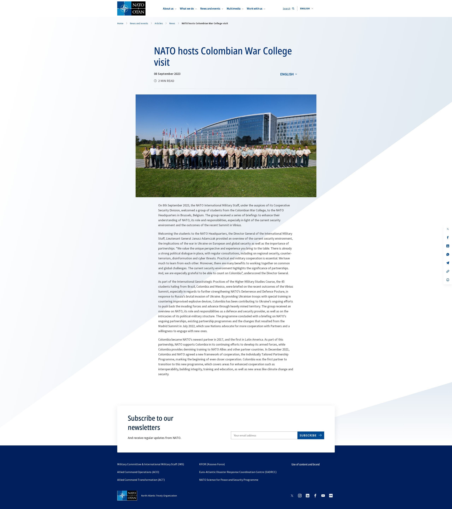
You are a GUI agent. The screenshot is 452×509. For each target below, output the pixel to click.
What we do (187, 8)
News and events (210, 8)
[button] (306, 8)
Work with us (254, 8)
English (287, 74)
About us (168, 8)
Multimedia (233, 8)
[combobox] (306, 8)
